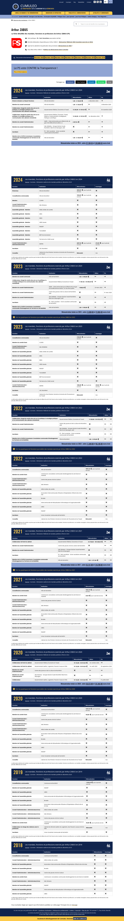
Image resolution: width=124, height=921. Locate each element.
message (74, 905)
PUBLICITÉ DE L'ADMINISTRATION (77, 13)
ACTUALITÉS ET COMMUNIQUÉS (101, 13)
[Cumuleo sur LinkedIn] (101, 2)
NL (110, 1)
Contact (89, 2)
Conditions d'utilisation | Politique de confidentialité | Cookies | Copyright (59, 910)
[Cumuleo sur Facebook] (95, 2)
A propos (68, 2)
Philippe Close (61, 16)
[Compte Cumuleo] (106, 1)
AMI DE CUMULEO (79, 919)
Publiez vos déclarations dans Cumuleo (55, 49)
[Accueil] (12, 20)
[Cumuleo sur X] (98, 2)
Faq (75, 2)
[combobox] (93, 24)
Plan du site (85, 910)
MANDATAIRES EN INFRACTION (53, 13)
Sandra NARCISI (23, 16)
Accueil (61, 2)
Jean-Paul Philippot (81, 16)
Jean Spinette (70, 16)
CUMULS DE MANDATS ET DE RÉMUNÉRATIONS (26, 13)
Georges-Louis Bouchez (36, 16)
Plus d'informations (20, 72)
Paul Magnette (102, 16)
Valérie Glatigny (92, 16)
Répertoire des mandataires (20, 20)
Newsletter (81, 2)
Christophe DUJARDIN (50, 16)
